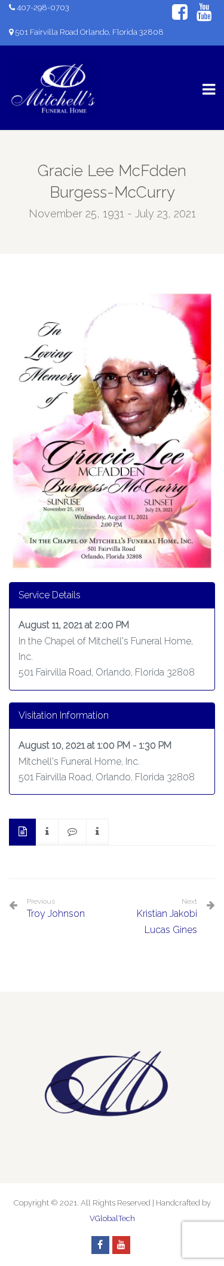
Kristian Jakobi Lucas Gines (167, 921)
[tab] (22, 832)
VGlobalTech (112, 1218)
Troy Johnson (56, 908)
